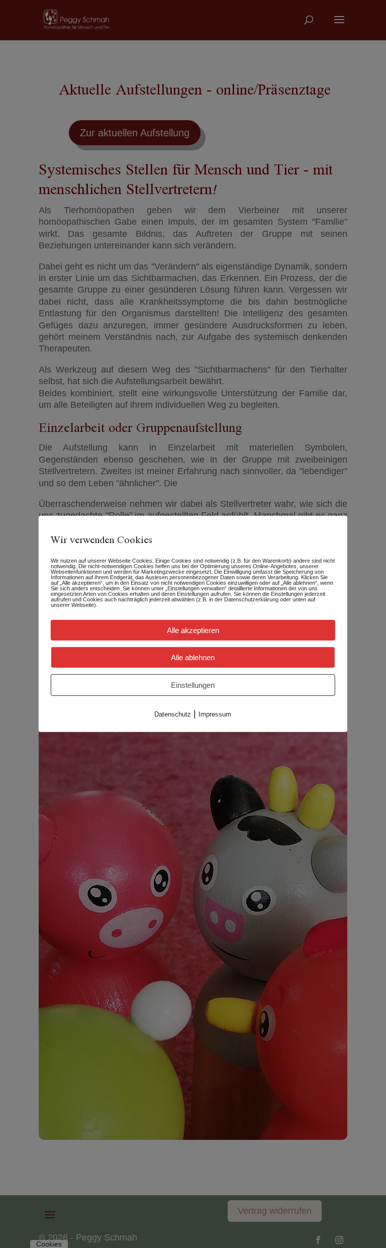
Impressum (215, 714)
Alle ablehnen (193, 657)
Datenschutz (172, 714)
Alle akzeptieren (193, 630)
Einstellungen (193, 685)
